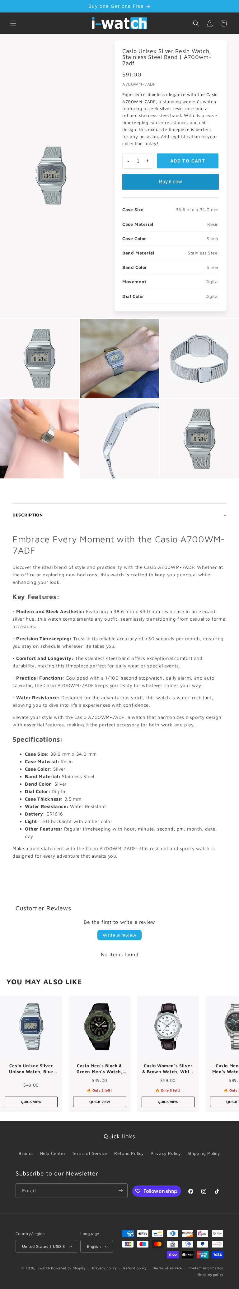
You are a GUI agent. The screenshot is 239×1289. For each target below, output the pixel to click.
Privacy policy (104, 1268)
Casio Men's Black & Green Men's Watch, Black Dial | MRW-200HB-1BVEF (100, 1069)
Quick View (31, 1102)
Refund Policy (129, 1153)
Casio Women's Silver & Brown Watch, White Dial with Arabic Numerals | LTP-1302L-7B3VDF (168, 1069)
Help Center (53, 1153)
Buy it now (170, 181)
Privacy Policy (166, 1153)
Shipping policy (210, 1274)
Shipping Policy (204, 1153)
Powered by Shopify (68, 1268)
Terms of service (167, 1268)
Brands (26, 1153)
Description (27, 514)
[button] (13, 23)
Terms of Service (90, 1153)
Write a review (119, 935)
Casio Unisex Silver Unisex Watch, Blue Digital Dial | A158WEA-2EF (31, 1069)
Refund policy (135, 1268)
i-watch (43, 1268)
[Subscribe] (120, 1190)
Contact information (206, 1268)
